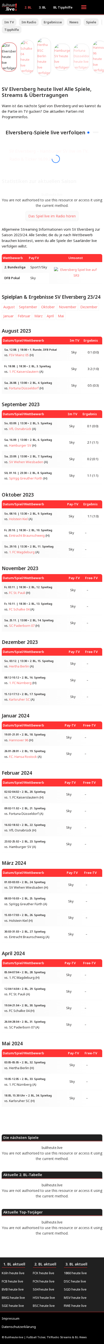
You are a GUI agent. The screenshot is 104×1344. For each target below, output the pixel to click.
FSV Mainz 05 (19, 355)
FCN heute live (44, 1281)
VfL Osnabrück (20, 429)
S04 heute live (43, 1289)
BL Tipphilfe (62, 7)
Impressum (10, 1318)
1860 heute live (75, 1273)
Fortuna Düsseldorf (24, 388)
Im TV (9, 22)
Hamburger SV (20, 445)
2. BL (28, 7)
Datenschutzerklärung (19, 1326)
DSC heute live (75, 1281)
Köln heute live (13, 1273)
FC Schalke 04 (19, 609)
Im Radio (28, 22)
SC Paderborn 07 (22, 626)
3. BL (42, 7)
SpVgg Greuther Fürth (25, 478)
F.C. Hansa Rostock (23, 757)
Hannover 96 (18, 740)
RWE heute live (75, 1305)
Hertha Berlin (19, 666)
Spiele (91, 22)
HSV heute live (44, 1297)
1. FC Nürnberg (20, 683)
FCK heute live (43, 1273)
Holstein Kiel (18, 519)
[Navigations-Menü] (83, 7)
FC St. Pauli (17, 593)
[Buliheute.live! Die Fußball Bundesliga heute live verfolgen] (10, 7)
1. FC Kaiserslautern (24, 372)
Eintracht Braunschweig (27, 535)
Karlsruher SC (19, 699)
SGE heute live (13, 1305)
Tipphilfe (11, 29)
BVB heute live (13, 1289)
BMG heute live (13, 1297)
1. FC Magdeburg (22, 552)
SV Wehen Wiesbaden (26, 462)
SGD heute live (75, 1289)
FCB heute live (12, 1281)
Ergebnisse (53, 22)
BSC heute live (44, 1305)
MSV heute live (75, 1297)
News (74, 22)
